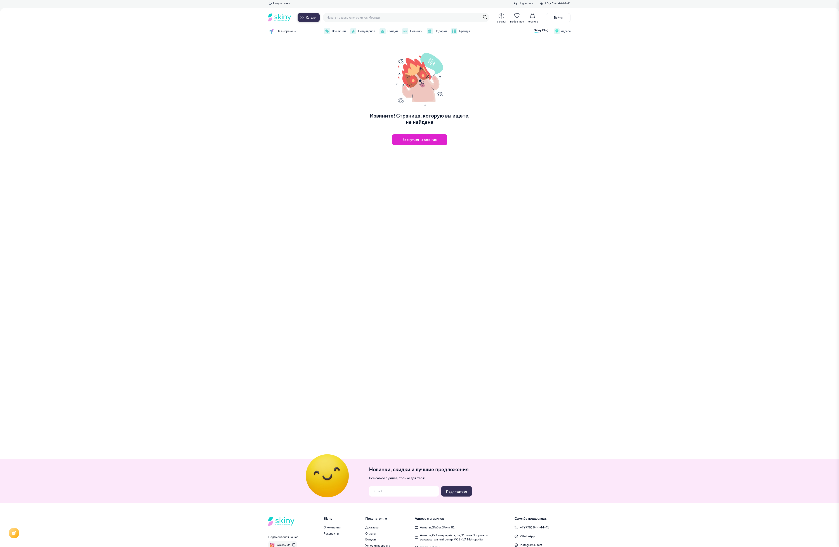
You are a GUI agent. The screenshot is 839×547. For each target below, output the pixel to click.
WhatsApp (527, 536)
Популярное (366, 31)
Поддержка (526, 3)
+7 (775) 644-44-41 (557, 3)
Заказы (501, 21)
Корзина (532, 21)
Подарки (441, 31)
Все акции (339, 31)
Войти (558, 17)
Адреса (566, 31)
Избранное (517, 21)
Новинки (416, 31)
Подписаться (456, 491)
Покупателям (281, 3)
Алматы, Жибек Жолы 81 (437, 527)
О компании (332, 527)
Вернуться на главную (419, 140)
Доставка (371, 527)
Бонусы (370, 539)
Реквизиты (331, 533)
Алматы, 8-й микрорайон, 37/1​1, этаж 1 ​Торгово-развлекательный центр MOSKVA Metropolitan (454, 537)
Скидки (392, 31)
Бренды (464, 31)
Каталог (311, 17)
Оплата (370, 533)
